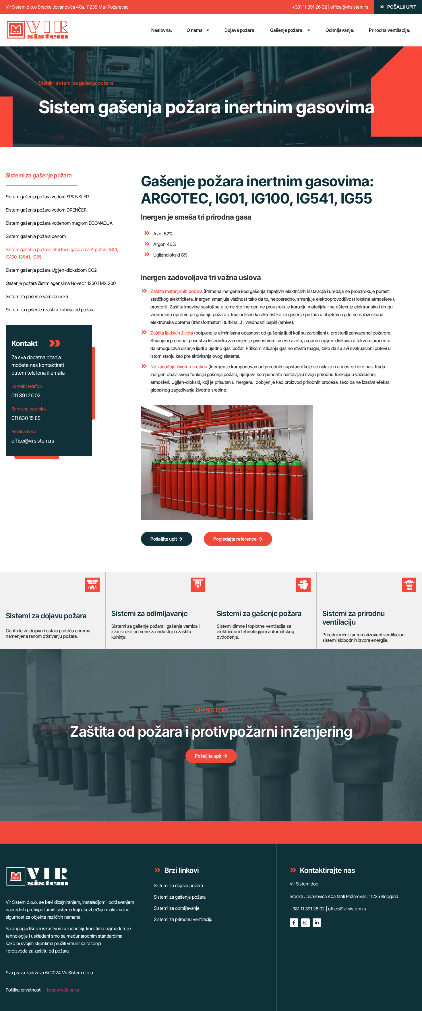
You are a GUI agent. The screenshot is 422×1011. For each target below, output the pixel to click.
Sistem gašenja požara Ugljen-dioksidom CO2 (51, 270)
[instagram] (305, 922)
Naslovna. (161, 30)
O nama (195, 30)
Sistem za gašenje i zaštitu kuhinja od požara (50, 309)
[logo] (37, 30)
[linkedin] (317, 922)
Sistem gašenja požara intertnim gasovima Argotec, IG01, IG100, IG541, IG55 (62, 253)
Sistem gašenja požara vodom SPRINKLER (47, 197)
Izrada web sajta (63, 990)
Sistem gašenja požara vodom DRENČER (46, 210)
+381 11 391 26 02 (309, 7)
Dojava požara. (240, 30)
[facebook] (294, 922)
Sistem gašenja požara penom (36, 236)
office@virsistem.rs (349, 7)
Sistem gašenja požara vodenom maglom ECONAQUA (59, 223)
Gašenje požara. (287, 30)
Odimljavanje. (340, 30)
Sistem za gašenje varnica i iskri (37, 296)
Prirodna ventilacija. (390, 30)
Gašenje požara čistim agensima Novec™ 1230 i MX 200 (61, 283)
